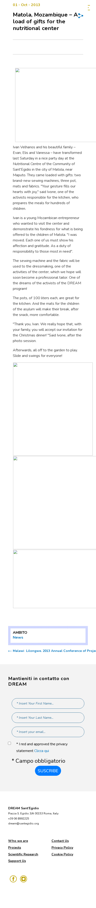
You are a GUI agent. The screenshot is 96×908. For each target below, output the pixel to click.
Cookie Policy (62, 854)
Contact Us (60, 841)
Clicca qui (41, 750)
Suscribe (48, 771)
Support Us (17, 861)
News (18, 637)
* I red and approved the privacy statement (42, 747)
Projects (14, 847)
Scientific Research (23, 854)
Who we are (18, 841)
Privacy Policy (62, 847)
